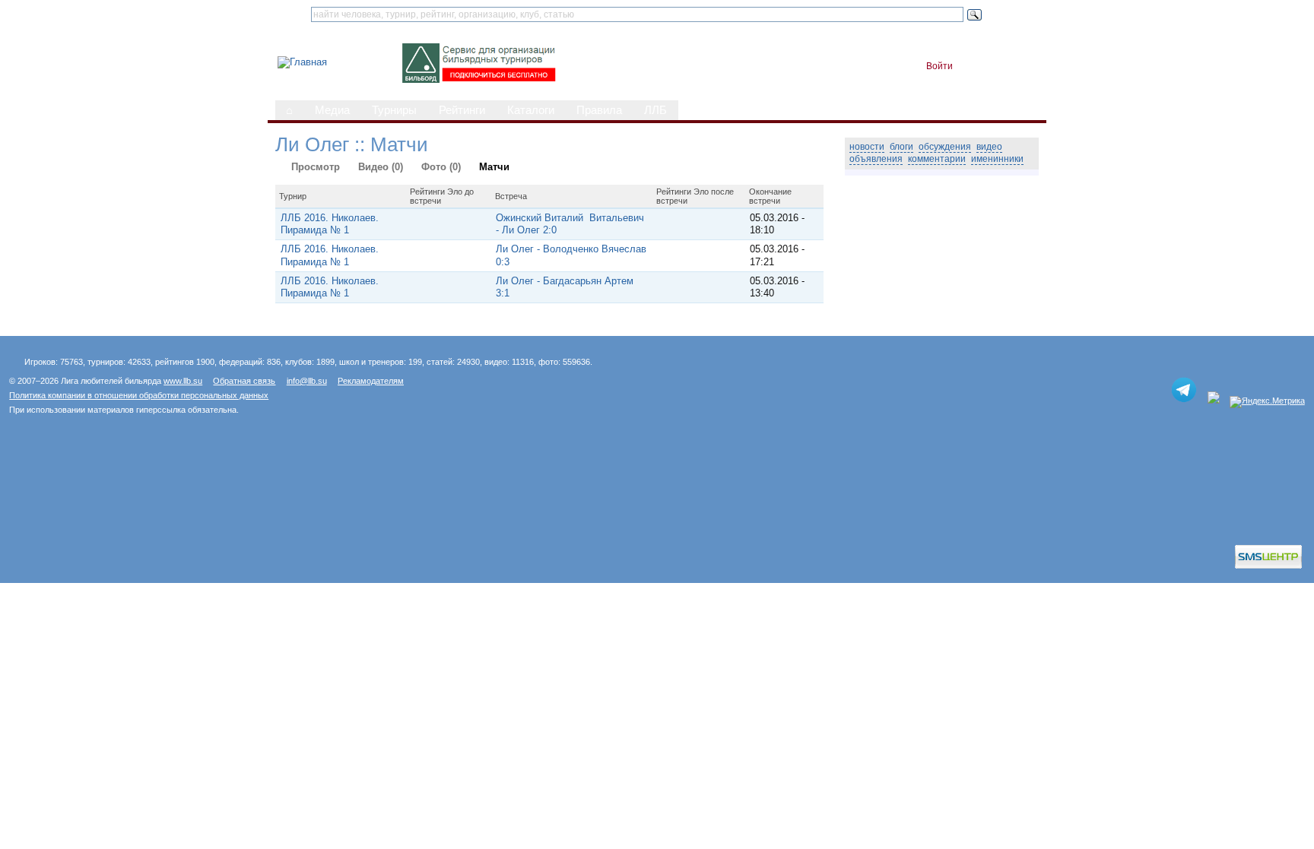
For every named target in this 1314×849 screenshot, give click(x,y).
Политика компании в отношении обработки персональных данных (138, 395)
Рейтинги (462, 110)
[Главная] (302, 62)
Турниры (394, 110)
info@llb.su (307, 380)
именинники (997, 159)
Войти (939, 66)
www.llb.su (182, 380)
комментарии (937, 159)
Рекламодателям (371, 380)
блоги (901, 146)
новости (866, 146)
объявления (876, 159)
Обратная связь (244, 380)
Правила (599, 110)
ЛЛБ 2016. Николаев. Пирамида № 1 (330, 224)
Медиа (332, 110)
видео (989, 146)
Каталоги (530, 110)
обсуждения (945, 146)
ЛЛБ (655, 110)
